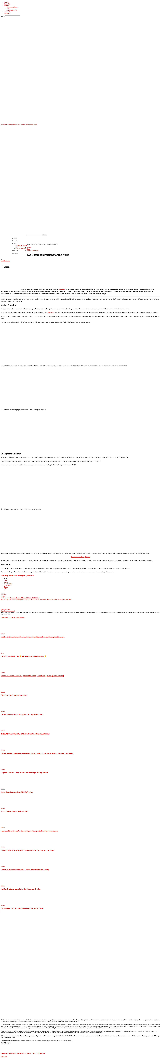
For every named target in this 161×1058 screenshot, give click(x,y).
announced (50, 312)
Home (28, 244)
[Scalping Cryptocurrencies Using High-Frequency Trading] (10, 884)
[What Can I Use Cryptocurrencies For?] (10, 690)
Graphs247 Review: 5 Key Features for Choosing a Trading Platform (24, 773)
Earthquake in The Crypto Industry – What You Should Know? (22, 908)
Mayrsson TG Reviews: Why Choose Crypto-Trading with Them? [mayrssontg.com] (29, 831)
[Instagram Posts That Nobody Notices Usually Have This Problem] (5, 1050)
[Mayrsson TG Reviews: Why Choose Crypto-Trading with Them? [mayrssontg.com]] (10, 826)
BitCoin (29, 247)
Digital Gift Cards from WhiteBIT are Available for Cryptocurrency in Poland (27, 850)
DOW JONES (8, 585)
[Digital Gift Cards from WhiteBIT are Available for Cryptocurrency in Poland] (10, 845)
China (5, 580)
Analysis (6, 2)
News (28, 249)
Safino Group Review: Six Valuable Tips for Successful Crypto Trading (25, 870)
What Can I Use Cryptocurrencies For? (14, 695)
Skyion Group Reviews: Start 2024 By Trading (17, 792)
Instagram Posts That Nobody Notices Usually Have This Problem (23, 1053)
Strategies (7, 4)
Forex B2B (7, 11)
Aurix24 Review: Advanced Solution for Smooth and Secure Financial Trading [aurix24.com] (33, 637)
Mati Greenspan (5, 261)
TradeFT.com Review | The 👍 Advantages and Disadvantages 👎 (23, 656)
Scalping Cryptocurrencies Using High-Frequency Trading (20, 889)
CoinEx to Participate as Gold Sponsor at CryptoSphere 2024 (22, 714)
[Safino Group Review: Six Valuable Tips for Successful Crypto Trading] (10, 865)
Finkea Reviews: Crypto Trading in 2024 (14, 811)
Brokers (6, 5)
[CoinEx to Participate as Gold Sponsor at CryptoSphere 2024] (10, 709)
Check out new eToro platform (80, 557)
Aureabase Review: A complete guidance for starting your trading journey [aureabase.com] (32, 676)
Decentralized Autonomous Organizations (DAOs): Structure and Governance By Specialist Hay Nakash (37, 753)
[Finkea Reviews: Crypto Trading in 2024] (10, 806)
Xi (4, 590)
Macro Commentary (32, 250)
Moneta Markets (12, 10)
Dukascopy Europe (12, 7)
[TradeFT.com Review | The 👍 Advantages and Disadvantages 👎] (10, 651)
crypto (6, 582)
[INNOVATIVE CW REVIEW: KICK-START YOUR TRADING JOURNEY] (10, 729)
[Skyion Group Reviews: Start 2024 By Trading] (10, 787)
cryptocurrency (8, 583)
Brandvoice (4, 1056)
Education (7, 13)
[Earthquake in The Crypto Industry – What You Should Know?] (10, 903)
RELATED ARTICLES (6, 617)
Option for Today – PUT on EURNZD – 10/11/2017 (24, 597)
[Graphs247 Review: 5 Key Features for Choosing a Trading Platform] (10, 768)
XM (8, 8)
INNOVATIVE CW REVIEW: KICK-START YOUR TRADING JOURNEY (25, 734)
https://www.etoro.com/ (8, 611)
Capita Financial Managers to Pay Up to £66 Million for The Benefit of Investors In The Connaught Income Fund (39, 599)
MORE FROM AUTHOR (18, 617)
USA (5, 588)
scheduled (62, 289)
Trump (6, 587)
